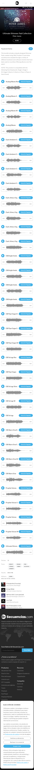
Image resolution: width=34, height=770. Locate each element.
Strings (11, 566)
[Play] (2, 81)
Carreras (19, 686)
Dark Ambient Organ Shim (15, 154)
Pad (25, 564)
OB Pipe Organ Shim (13, 328)
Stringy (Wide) (10, 589)
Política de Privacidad (9, 764)
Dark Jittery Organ (12, 241)
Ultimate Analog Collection (14, 591)
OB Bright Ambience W (14, 285)
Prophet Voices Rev (12, 488)
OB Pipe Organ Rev (12, 314)
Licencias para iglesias (8, 685)
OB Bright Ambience (13, 299)
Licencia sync (5, 679)
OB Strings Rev (11, 357)
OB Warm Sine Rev (12, 430)
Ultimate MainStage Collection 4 (15, 596)
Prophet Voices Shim (13, 503)
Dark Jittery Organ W (13, 212)
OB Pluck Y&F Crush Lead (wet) (15, 594)
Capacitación (21, 676)
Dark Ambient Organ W (14, 183)
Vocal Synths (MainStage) (13, 585)
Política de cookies (22, 762)
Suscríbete (27, 650)
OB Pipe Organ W (12, 343)
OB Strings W (10, 401)
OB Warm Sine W (12, 459)
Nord (10, 576)
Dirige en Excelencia (23, 673)
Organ (18, 564)
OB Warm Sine (11, 474)
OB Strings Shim (11, 386)
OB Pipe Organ (11, 372)
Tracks (3, 688)
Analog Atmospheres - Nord (14, 607)
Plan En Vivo (5, 673)
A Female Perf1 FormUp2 (13, 583)
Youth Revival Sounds (12, 602)
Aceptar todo (17, 746)
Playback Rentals (6, 697)
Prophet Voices (11, 517)
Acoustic (26, 566)
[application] (17, 88)
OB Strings (9, 415)
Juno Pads (9, 600)
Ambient (11, 568)
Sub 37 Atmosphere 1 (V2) (13, 605)
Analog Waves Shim (13, 96)
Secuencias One (6, 670)
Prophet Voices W (12, 532)
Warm (18, 566)
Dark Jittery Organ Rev (14, 198)
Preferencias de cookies (12, 734)
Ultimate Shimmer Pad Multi (16, 546)
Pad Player (4, 694)
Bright (11, 564)
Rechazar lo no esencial (17, 742)
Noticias (19, 689)
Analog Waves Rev (12, 82)
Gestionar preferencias (17, 738)
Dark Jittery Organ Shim (14, 227)
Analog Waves (11, 125)
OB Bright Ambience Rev (14, 256)
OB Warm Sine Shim (13, 444)
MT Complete (5, 682)
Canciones (20, 670)
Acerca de (20, 684)
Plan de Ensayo (6, 676)
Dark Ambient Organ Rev (14, 140)
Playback (4, 691)
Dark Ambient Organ (13, 169)
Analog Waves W (12, 111)
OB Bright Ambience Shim (15, 270)
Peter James (17, 36)
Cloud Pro (4, 699)
